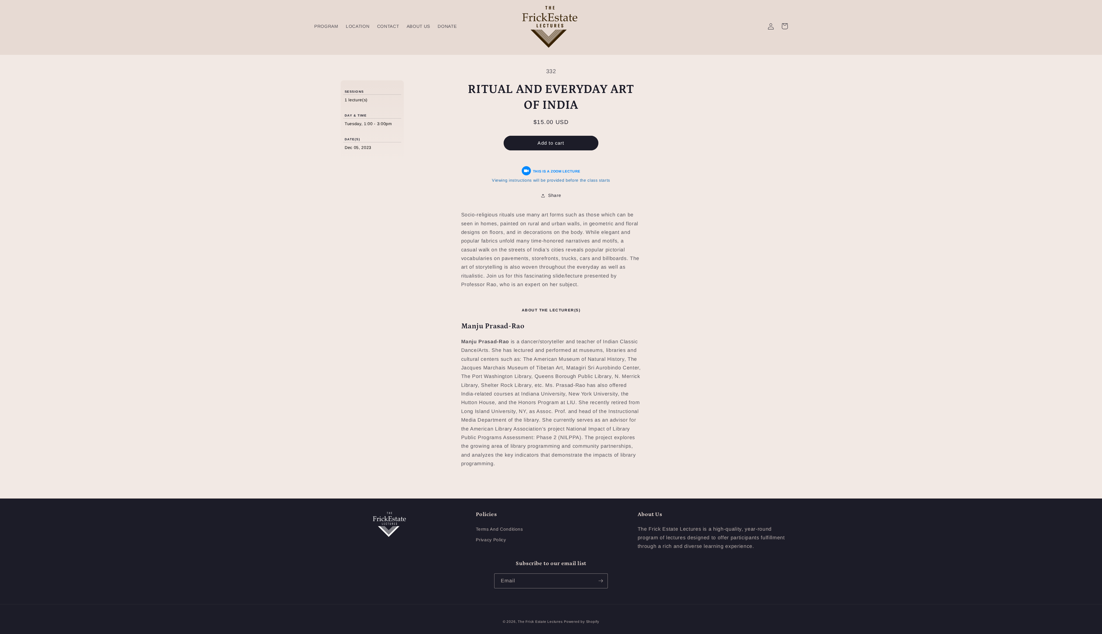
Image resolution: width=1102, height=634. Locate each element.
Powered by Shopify (581, 622)
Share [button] (554, 195)
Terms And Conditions (499, 529)
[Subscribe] (601, 580)
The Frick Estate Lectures (540, 622)
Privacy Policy (491, 539)
